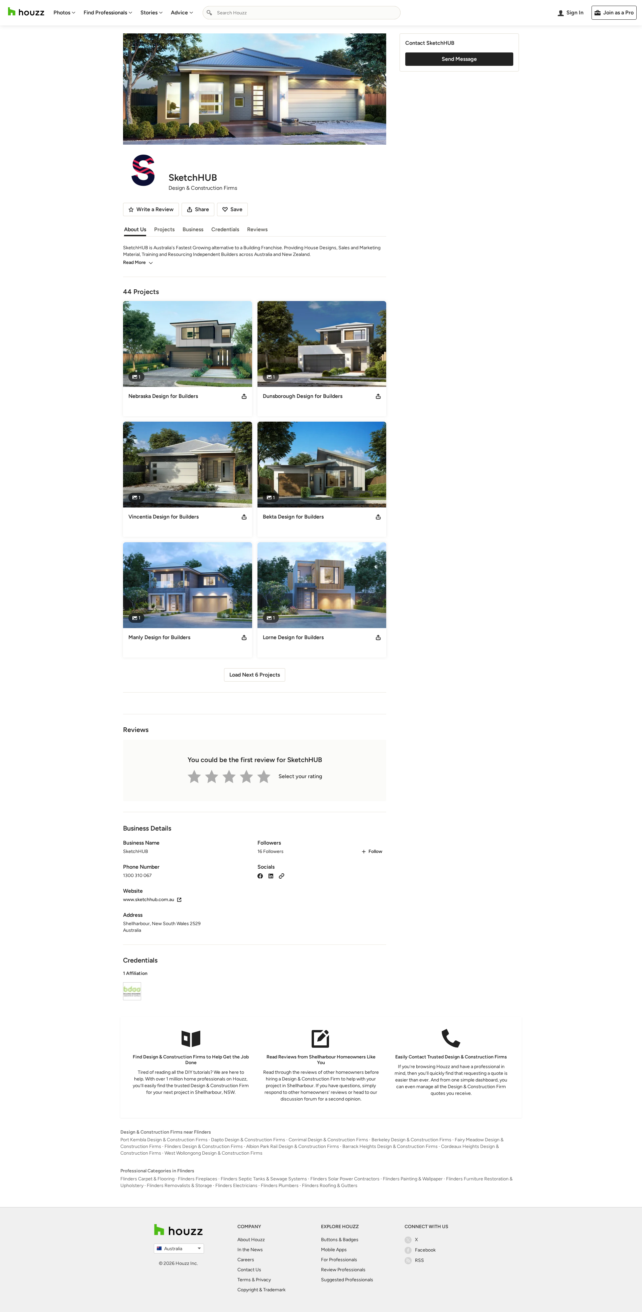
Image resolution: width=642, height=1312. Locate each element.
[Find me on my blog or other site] (281, 875)
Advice (179, 12)
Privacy (263, 1280)
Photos (62, 12)
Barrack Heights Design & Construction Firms (390, 1146)
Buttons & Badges (339, 1240)
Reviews (257, 229)
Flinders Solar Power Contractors (345, 1179)
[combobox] (302, 12)
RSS (419, 1260)
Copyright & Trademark (261, 1290)
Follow (375, 851)
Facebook (425, 1250)
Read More (134, 262)
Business (193, 229)
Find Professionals (105, 12)
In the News (250, 1250)
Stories (148, 12)
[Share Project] (244, 396)
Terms (244, 1280)
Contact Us (249, 1270)
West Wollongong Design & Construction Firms (213, 1153)
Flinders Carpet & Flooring (147, 1179)
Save (236, 209)
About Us (135, 229)
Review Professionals (343, 1270)
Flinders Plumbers (280, 1185)
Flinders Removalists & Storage (179, 1185)
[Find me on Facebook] (260, 875)
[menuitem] (64, 12)
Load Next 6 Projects (254, 675)
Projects (164, 229)
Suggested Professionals (347, 1280)
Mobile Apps (334, 1250)
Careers (245, 1260)
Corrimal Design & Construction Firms (328, 1140)
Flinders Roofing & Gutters (329, 1185)
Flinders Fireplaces (197, 1179)
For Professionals (339, 1260)
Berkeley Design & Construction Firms (411, 1140)
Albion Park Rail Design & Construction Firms (292, 1146)
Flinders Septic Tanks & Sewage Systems (264, 1179)
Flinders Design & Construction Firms (204, 1146)
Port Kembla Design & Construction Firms (164, 1140)
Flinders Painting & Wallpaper (413, 1179)
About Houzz (251, 1240)
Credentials (225, 229)
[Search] (209, 12)
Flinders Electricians (236, 1185)
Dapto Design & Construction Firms (248, 1140)
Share (202, 209)
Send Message (459, 59)
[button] (254, 986)
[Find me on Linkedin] (271, 875)
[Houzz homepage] (26, 11)
